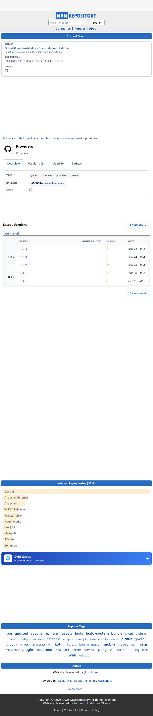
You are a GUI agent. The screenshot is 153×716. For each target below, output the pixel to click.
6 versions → (138, 224)
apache (37, 633)
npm (134, 644)
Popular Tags (76, 626)
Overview (13, 163)
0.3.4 (24, 248)
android (22, 633)
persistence (13, 650)
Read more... (76, 689)
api (48, 633)
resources (44, 650)
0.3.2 (24, 265)
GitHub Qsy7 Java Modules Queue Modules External (37, 48)
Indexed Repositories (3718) (76, 483)
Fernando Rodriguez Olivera (92, 703)
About (93, 28)
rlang (58, 650)
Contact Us (71, 710)
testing (134, 650)
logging (84, 644)
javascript (38, 644)
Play (70, 680)
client (129, 633)
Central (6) (12, 233)
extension (96, 639)
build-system (98, 633)
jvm (50, 644)
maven (96, 644)
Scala (61, 680)
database (54, 639)
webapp (83, 655)
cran (33, 639)
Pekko (87, 680)
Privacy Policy (90, 710)
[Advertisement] (76, 5)
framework (112, 639)
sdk (66, 650)
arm (56, 633)
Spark (78, 680)
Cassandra (105, 680)
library (72, 644)
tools (145, 650)
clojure (141, 633)
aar (10, 633)
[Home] (76, 18)
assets (67, 633)
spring (102, 650)
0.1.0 (23, 281)
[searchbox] (67, 22)
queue (74, 175)
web (73, 655)
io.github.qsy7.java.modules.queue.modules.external (48, 138)
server (77, 650)
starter (121, 650)
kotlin (60, 644)
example (82, 639)
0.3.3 (24, 257)
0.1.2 (23, 272)
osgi (143, 644)
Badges (77, 163)
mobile (110, 644)
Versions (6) (36, 163)
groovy (12, 644)
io (21, 644)
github (34, 175)
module (47, 175)
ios (27, 644)
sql (111, 650)
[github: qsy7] (6, 70)
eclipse (68, 639)
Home (7, 138)
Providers (24, 146)
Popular (80, 28)
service (89, 650)
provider (61, 175)
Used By (58, 163)
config (23, 639)
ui (65, 655)
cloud (13, 639)
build (79, 633)
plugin (28, 650)
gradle (139, 639)
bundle (117, 633)
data (41, 639)
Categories (63, 28)
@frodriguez (92, 672)
